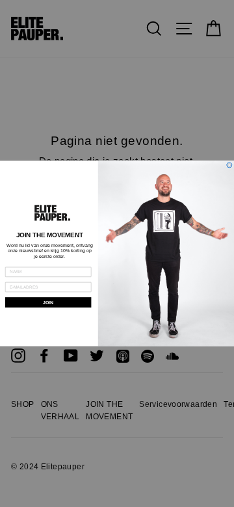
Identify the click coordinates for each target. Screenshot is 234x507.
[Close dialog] (229, 165)
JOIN (48, 302)
